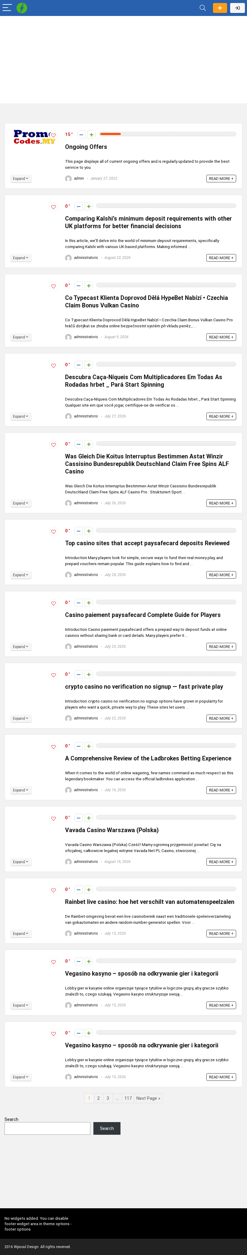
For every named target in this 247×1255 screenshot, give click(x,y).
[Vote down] (81, 135)
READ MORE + (221, 178)
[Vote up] (91, 135)
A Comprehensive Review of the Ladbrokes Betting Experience (148, 758)
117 (128, 1098)
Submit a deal (220, 8)
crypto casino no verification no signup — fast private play (144, 686)
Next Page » (148, 1098)
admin (78, 178)
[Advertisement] (123, 61)
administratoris (85, 258)
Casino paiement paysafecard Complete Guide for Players (143, 615)
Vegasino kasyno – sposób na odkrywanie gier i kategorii (141, 973)
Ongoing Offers (86, 146)
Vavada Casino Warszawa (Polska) (112, 830)
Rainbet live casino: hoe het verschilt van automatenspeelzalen (149, 901)
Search (11, 1119)
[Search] (202, 8)
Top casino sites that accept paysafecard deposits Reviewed (147, 543)
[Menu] (7, 8)
